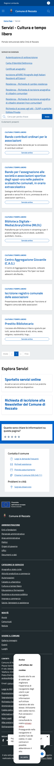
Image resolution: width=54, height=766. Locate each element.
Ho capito (24, 757)
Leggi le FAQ (7, 689)
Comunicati (7, 621)
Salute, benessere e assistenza (15, 602)
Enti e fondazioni (9, 529)
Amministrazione (11, 525)
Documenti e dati (9, 554)
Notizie (5, 625)
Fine (26, 353)
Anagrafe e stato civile (11, 569)
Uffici (4, 550)
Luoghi (5, 648)
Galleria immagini (9, 640)
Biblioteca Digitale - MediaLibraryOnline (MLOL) (23, 223)
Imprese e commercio (11, 598)
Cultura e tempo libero (15, 132)
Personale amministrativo (13, 533)
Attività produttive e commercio (16, 573)
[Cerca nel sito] (48, 11)
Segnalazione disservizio (12, 697)
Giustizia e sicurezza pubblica (15, 594)
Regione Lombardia (11, 3)
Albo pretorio (7, 722)
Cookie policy (7, 709)
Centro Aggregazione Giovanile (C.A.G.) (25, 261)
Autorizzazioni (8, 577)
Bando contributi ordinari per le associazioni (26, 138)
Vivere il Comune (11, 635)
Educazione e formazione (13, 590)
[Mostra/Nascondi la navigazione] (3, 10)
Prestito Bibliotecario (19, 323)
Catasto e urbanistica (11, 581)
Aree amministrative (11, 538)
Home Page (8, 21)
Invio (47, 116)
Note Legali (7, 718)
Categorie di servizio (13, 564)
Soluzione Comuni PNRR (41, 758)
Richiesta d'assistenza (11, 701)
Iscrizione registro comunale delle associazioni (24, 295)
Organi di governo (9, 546)
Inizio (5, 353)
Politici (5, 542)
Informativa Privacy (10, 714)
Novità (5, 612)
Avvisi (4, 617)
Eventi (4, 644)
